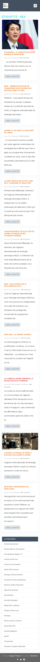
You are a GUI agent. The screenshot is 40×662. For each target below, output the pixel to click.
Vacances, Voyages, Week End (14, 646)
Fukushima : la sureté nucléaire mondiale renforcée (19, 53)
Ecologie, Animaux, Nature (13, 574)
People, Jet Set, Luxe (11, 610)
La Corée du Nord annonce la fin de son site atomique (18, 380)
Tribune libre (8, 641)
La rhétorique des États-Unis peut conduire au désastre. (18, 182)
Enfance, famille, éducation (13, 585)
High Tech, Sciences (11, 590)
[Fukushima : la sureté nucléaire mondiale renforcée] (20, 34)
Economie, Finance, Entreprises (15, 580)
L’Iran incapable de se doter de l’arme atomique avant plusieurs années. (19, 233)
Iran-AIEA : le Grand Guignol (18, 334)
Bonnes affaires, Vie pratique (20, 384)
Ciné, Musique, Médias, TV (13, 554)
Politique (7, 616)
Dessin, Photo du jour (11, 569)
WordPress (34, 656)
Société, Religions (10, 631)
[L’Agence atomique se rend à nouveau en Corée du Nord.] (20, 441)
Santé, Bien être (9, 626)
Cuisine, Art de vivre (11, 559)
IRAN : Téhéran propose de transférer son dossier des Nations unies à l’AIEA (18, 88)
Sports (6, 636)
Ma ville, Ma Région (11, 600)
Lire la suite (12, 76)
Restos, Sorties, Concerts (13, 621)
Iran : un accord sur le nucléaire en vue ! (15, 285)
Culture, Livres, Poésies (12, 564)
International (15, 58)
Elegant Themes (15, 656)
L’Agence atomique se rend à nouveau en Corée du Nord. (18, 454)
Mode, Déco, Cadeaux (11, 605)
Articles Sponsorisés (11, 544)
